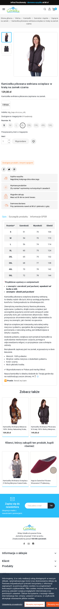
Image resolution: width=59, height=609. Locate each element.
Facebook (25, 543)
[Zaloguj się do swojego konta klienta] (49, 9)
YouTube (29, 543)
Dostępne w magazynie (11, 116)
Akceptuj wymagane (34, 604)
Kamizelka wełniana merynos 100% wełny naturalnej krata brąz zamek (14, 428)
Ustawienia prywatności (12, 604)
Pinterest (14, 169)
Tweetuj (9, 169)
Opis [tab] (4, 216)
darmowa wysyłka (34, 2)
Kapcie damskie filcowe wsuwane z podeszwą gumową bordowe (41, 482)
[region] (29, 591)
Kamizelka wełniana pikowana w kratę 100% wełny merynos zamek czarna (43, 428)
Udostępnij (4, 169)
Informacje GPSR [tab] (38, 216)
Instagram (34, 543)
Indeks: (4, 112)
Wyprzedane (20, 141)
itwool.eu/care (20, 381)
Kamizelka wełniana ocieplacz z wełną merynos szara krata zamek (15, 482)
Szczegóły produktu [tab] (18, 216)
